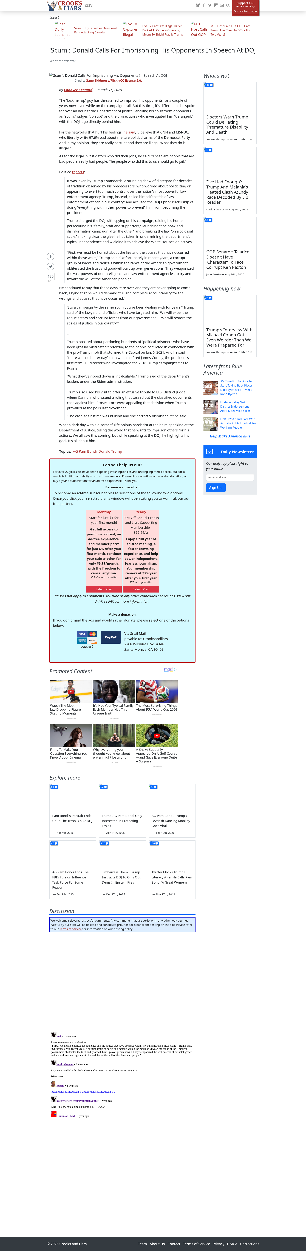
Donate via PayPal (111, 637)
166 (153, 843)
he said (129, 132)
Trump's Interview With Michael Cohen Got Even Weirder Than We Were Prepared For (229, 337)
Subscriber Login (245, 11)
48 (206, 150)
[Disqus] (122, 1074)
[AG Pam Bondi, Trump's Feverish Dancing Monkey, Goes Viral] (172, 797)
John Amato (213, 274)
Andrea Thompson (217, 139)
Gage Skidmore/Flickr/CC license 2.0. (114, 80)
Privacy (218, 1243)
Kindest (87, 646)
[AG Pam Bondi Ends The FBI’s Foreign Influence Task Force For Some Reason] (73, 854)
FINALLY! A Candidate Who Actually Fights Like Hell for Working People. (238, 423)
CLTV (88, 5)
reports (78, 172)
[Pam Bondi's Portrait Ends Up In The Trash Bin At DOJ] (73, 797)
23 (152, 786)
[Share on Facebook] (50, 256)
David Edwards (215, 209)
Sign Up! (216, 488)
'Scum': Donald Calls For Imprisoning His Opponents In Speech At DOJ (152, 50)
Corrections (249, 1243)
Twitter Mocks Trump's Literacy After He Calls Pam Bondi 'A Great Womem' (172, 877)
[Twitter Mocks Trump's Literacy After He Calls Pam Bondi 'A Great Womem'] (172, 854)
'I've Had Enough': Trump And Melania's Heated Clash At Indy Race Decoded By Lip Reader (227, 192)
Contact (174, 1243)
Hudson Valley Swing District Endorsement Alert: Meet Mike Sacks (235, 406)
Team (142, 1243)
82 (102, 786)
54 (206, 220)
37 (206, 297)
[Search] (228, 5)
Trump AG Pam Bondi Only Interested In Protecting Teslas (122, 821)
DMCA (232, 1243)
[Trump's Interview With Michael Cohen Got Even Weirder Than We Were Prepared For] (230, 310)
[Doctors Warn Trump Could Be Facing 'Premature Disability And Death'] (230, 97)
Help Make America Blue (230, 436)
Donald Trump (110, 451)
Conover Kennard (78, 89)
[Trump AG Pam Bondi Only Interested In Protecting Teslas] (122, 797)
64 (52, 786)
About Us (157, 1243)
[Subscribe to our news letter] (222, 5)
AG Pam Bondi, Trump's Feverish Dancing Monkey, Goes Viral (171, 821)
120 (103, 843)
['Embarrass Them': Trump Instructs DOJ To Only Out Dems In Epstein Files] (122, 854)
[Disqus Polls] (122, 981)
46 (52, 843)
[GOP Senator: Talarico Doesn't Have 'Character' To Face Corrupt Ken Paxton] (230, 232)
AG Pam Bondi (85, 451)
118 (207, 84)
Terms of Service (71, 929)
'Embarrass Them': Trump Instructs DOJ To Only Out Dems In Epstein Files (121, 877)
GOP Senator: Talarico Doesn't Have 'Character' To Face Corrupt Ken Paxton (228, 259)
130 (50, 276)
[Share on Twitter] (50, 266)
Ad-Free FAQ (104, 601)
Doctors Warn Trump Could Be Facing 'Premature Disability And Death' (227, 124)
